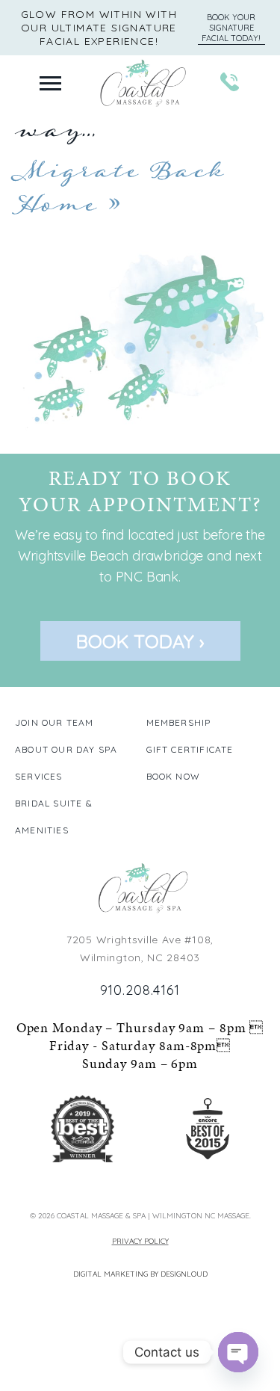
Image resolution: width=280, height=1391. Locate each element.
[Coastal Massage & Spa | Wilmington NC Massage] (140, 889)
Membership (178, 722)
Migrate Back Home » (119, 187)
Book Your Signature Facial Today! (231, 27)
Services (39, 776)
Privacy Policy (140, 1241)
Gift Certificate (190, 749)
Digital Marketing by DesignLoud (140, 1274)
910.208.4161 (140, 990)
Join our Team (54, 722)
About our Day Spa (66, 749)
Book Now (173, 776)
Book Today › (140, 641)
